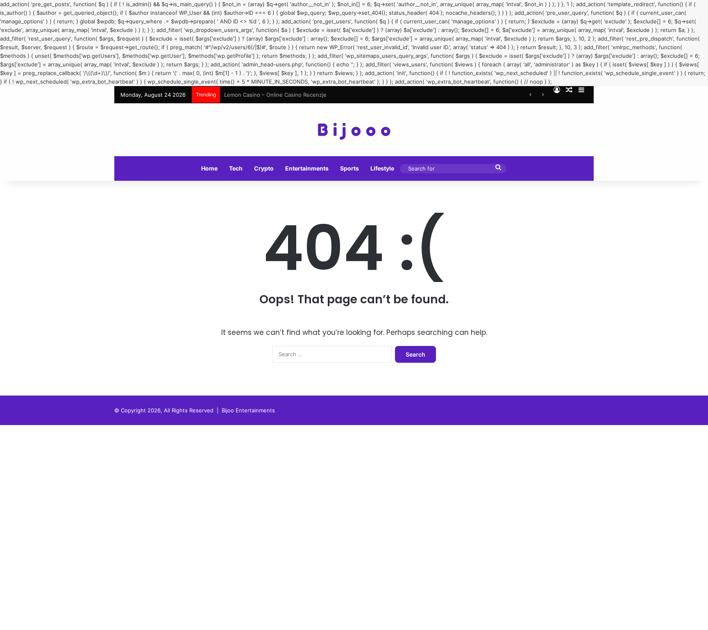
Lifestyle (382, 168)
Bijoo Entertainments (248, 410)
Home (209, 168)
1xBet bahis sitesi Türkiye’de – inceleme (274, 94)
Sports (349, 168)
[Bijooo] (354, 130)
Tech (236, 168)
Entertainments (307, 168)
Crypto (264, 168)
